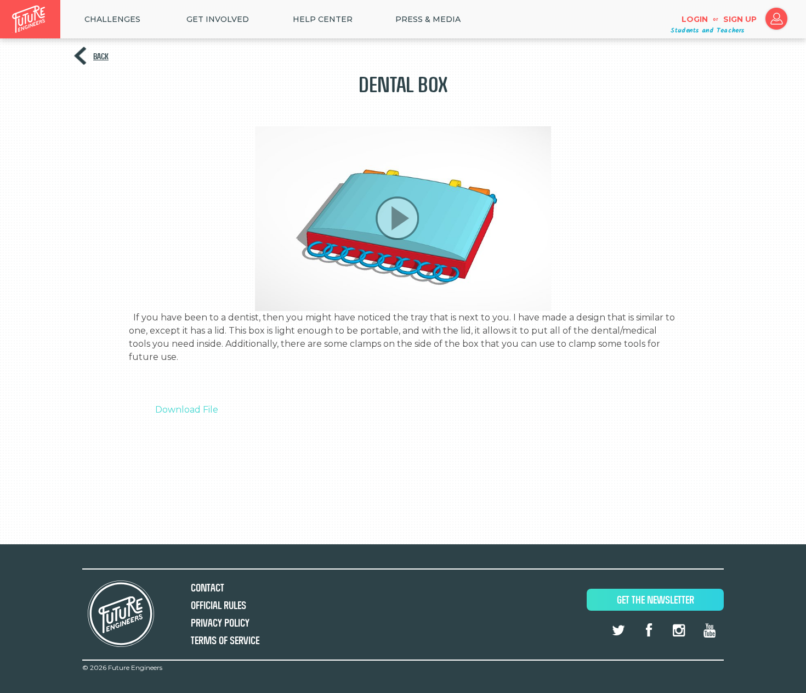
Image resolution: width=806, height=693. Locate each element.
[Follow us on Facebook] (649, 630)
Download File (186, 409)
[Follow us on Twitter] (618, 630)
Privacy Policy (220, 623)
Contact (207, 588)
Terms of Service (225, 640)
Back (101, 56)
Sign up (740, 19)
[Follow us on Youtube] (709, 630)
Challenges (112, 19)
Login (695, 19)
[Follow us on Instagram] (679, 630)
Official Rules (218, 605)
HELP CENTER (323, 19)
